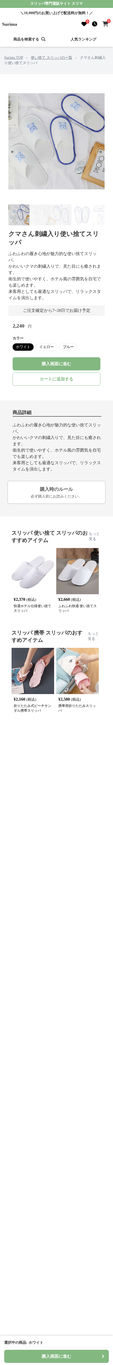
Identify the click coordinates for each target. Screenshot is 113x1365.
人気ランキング (83, 39)
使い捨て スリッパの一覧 (51, 58)
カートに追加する (56, 379)
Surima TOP (13, 58)
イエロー (46, 347)
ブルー (68, 347)
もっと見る (94, 536)
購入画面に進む (56, 363)
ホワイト (23, 347)
